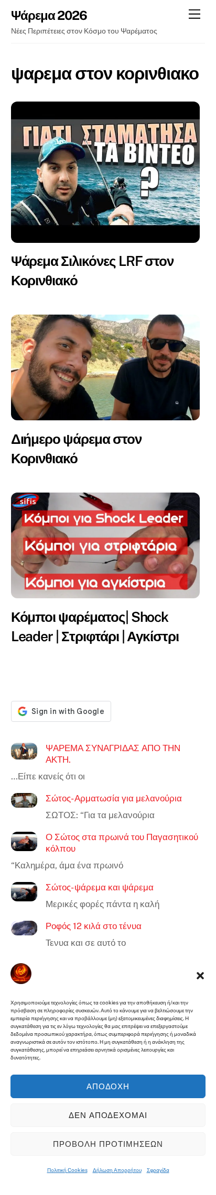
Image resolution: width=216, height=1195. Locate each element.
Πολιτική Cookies (67, 1170)
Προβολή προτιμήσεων (108, 1144)
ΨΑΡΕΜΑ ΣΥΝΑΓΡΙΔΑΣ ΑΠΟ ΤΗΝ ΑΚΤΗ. (113, 754)
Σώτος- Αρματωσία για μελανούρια (114, 798)
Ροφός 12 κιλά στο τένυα (94, 926)
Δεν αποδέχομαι (108, 1115)
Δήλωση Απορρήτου (117, 1170)
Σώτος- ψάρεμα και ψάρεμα (100, 887)
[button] (200, 975)
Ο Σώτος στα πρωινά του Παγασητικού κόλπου (122, 843)
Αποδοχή (108, 1086)
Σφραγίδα (158, 1170)
